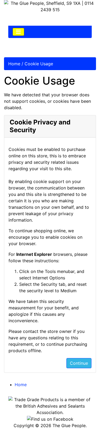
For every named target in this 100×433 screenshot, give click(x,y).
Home (14, 63)
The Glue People (69, 425)
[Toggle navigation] (18, 32)
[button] (83, 417)
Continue (79, 363)
